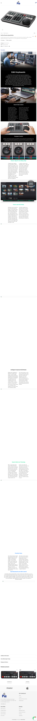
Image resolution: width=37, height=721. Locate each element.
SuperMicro (20, 715)
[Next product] (35, 33)
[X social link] (4, 46)
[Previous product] (33, 33)
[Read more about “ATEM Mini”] (35, 671)
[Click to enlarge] (2, 30)
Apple (20, 708)
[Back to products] (34, 33)
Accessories (2, 715)
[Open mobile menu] (1, 3)
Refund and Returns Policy (23, 698)
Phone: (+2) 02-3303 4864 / (9, 700)
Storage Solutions (3, 710)
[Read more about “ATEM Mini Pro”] (17, 671)
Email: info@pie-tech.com (5, 701)
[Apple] (27, 688)
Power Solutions (3, 712)
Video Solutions (5, 33)
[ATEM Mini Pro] (9, 675)
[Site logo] (18, 2)
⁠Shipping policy (21, 700)
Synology (20, 713)
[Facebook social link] (3, 46)
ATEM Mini (27, 681)
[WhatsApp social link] (8, 46)
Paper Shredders (3, 713)
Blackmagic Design (5, 44)
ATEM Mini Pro (9, 681)
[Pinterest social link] (6, 46)
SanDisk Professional (22, 712)
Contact (20, 697)
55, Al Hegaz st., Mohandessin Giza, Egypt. (8, 699)
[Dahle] (9, 688)
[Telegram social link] (9, 46)
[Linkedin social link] (7, 46)
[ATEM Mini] (27, 675)
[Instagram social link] (2, 704)
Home (2, 33)
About (20, 695)
